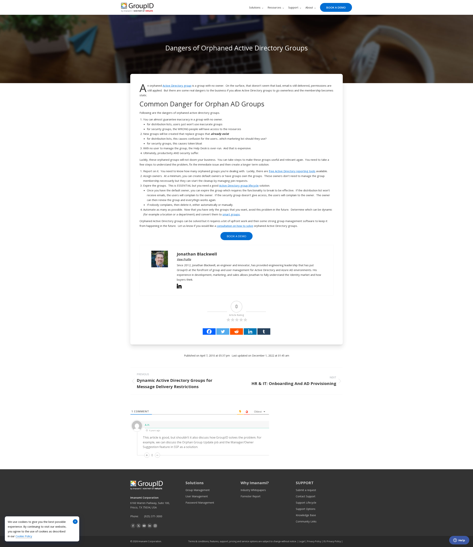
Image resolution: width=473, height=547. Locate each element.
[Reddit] (236, 331)
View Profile (184, 259)
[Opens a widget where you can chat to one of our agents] (459, 540)
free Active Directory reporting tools (292, 171)
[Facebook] (209, 331)
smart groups (231, 214)
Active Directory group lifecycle (239, 185)
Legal (302, 541)
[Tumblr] (263, 331)
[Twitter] (222, 331)
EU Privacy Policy (332, 541)
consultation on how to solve (235, 226)
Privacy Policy (314, 541)
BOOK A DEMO (236, 236)
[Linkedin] (250, 331)
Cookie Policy (24, 536)
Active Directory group (177, 85)
